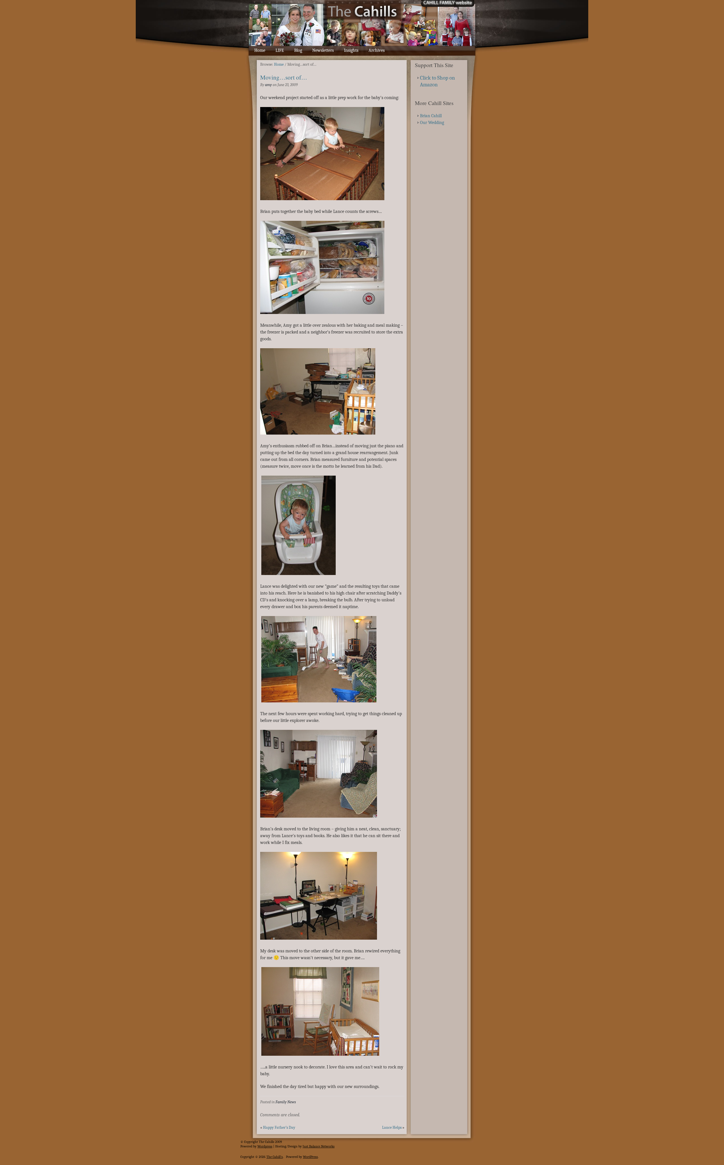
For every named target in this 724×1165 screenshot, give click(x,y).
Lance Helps (392, 1127)
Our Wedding (432, 122)
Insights (351, 50)
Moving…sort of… (283, 77)
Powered (246, 1146)
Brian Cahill (431, 115)
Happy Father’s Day (279, 1127)
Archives (377, 50)
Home (259, 50)
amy (268, 85)
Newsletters (323, 50)
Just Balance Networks (319, 1146)
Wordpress (264, 1146)
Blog (298, 50)
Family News (285, 1102)
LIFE (279, 50)
